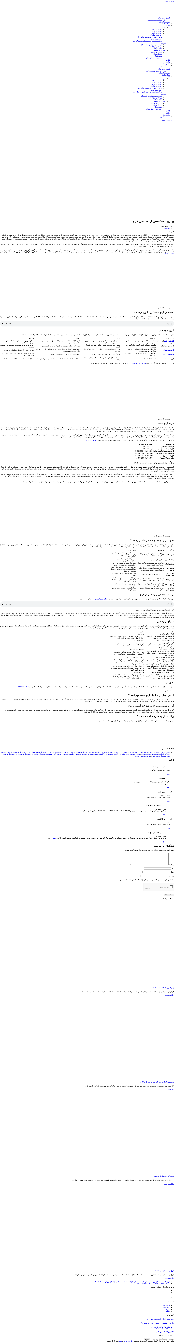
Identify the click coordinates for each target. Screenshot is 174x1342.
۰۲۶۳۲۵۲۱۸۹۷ (169, 253)
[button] (87, 120)
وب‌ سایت (170, 876)
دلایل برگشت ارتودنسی (165, 1331)
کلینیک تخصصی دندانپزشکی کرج (129, 754)
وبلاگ (168, 62)
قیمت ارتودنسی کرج (18, 752)
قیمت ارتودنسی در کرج (54, 752)
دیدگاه (171, 865)
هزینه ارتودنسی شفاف (158, 756)
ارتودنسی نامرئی (156, 31)
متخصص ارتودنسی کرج (61, 754)
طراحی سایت (128, 1341)
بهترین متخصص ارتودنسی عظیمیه (106, 752)
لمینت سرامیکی (156, 52)
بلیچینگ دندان (157, 54)
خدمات (167, 25)
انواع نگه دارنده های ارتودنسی (164, 1176)
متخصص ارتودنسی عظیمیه (78, 754)
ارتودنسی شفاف (156, 29)
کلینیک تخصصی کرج (111, 754)
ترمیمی (163, 43)
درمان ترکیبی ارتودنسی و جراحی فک (149, 37)
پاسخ (168, 774)
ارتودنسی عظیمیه (153, 752)
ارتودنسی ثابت (157, 33)
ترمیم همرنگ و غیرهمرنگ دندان (151, 44)
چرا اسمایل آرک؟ (164, 22)
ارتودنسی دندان (165, 752)
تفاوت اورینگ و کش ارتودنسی (162, 1327)
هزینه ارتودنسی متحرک (142, 756)
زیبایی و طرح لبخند (159, 50)
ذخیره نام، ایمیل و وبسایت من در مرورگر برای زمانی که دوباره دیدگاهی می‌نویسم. (144, 879)
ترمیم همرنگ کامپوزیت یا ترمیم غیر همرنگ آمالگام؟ (157, 1082)
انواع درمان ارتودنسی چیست (164, 1271)
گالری (168, 60)
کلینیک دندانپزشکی (164, 18)
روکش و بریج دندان (155, 46)
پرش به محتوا (169, 1)
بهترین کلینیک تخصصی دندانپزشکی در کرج (132, 752)
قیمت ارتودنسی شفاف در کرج (36, 752)
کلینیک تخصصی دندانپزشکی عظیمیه (152, 754)
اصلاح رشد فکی (156, 39)
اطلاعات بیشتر (169, 995)
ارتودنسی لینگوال (156, 35)
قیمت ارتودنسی (68, 752)
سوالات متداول (165, 65)
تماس (53, 838)
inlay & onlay (157, 48)
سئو (120, 1341)
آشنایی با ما (166, 24)
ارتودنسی (163, 27)
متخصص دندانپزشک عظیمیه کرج (41, 754)
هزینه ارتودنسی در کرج (22, 754)
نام (172, 868)
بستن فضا (158, 56)
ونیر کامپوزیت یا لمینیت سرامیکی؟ (162, 987)
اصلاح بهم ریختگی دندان (154, 58)
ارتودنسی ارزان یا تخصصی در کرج (160, 1319)
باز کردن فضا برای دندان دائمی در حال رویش (147, 41)
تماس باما (166, 63)
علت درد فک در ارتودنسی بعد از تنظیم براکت (156, 1323)
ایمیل (172, 872)
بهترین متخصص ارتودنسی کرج (156, 20)
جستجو (171, 1339)
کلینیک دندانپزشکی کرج (96, 754)
